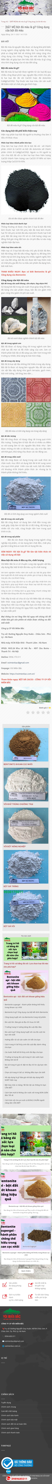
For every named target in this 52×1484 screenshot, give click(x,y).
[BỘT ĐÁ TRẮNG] (26, 867)
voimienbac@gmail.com (14, 1341)
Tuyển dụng (6, 1402)
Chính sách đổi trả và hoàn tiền (14, 1424)
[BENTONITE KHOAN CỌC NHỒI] (26, 745)
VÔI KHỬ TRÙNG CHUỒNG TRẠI (18, 804)
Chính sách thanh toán (10, 1432)
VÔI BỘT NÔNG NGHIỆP (15, 846)
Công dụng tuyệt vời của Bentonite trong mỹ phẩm (25, 1017)
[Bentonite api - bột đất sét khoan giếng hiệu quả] (26, 982)
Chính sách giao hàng (10, 1428)
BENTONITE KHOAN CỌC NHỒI (18, 764)
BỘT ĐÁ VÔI (9, 926)
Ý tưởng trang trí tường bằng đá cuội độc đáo (23, 1027)
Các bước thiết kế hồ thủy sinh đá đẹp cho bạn (24, 1052)
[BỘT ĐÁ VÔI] (26, 906)
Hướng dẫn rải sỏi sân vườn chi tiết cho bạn (22, 1039)
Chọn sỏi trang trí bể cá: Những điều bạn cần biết (25, 1072)
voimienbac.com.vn (12, 1346)
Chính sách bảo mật (9, 1419)
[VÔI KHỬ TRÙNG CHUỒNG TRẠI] (26, 784)
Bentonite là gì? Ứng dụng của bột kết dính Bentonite (26, 1012)
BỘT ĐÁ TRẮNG (11, 886)
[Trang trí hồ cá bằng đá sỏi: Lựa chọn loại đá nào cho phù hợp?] (26, 949)
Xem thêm (26, 1271)
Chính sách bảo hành (10, 1415)
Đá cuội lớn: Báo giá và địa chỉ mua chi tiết (22, 1022)
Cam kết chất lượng (9, 1411)
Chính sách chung (8, 1407)
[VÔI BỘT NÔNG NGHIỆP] (26, 826)
